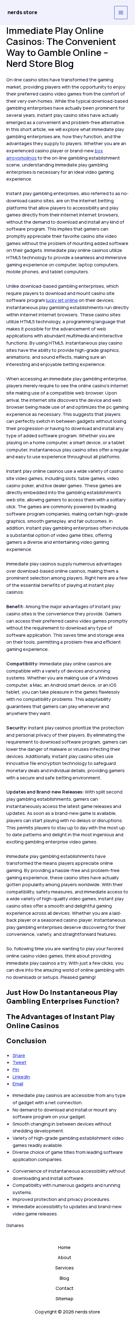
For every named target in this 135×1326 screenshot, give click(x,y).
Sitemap (64, 1298)
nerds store (22, 12)
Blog (64, 1278)
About (64, 1257)
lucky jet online (62, 300)
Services (64, 1267)
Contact (64, 1288)
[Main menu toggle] (120, 12)
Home (64, 1247)
